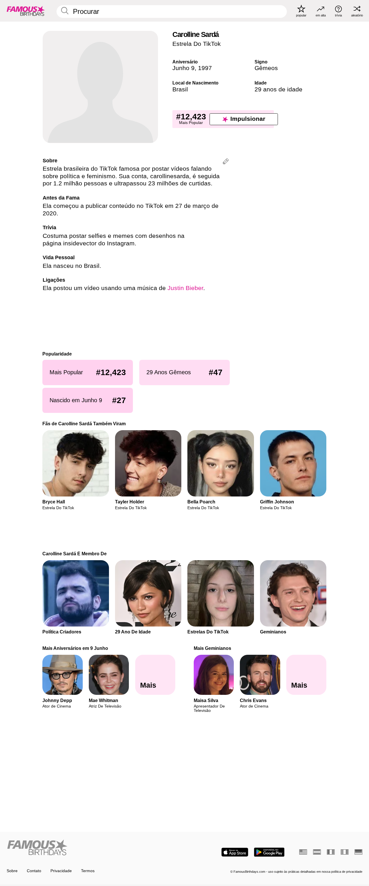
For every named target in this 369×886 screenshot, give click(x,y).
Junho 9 (183, 68)
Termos (88, 871)
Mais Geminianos (212, 648)
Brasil (180, 89)
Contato (34, 871)
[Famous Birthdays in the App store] (235, 852)
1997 (205, 68)
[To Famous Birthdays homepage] (26, 10)
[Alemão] (358, 852)
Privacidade (61, 871)
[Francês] (331, 852)
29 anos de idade (278, 89)
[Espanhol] (317, 852)
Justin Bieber (185, 288)
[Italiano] (345, 852)
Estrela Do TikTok (196, 43)
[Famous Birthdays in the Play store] (269, 852)
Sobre (12, 871)
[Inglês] (303, 852)
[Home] (94, 848)
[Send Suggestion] (226, 162)
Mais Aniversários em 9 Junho (75, 648)
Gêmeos (266, 68)
